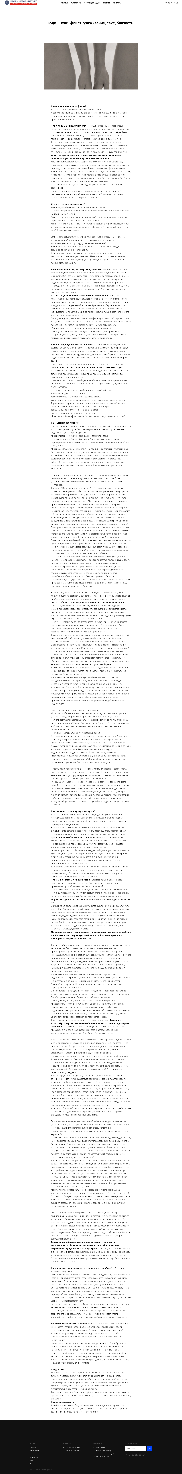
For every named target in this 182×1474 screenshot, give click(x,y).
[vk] (129, 1455)
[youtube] (140, 1455)
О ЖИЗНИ (106, 3)
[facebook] (126, 1455)
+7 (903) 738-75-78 (171, 3)
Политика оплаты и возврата (103, 1450)
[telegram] (143, 1455)
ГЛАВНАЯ (64, 3)
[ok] (133, 1455)
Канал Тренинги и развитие (71, 1447)
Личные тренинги (36, 1454)
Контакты (33, 1464)
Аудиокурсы (34, 1457)
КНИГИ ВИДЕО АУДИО (92, 3)
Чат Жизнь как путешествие (71, 1450)
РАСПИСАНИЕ (76, 3)
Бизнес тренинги (35, 1450)
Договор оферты (99, 1447)
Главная (33, 1447)
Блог (31, 1460)
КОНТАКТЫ (117, 3)
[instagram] (136, 1455)
